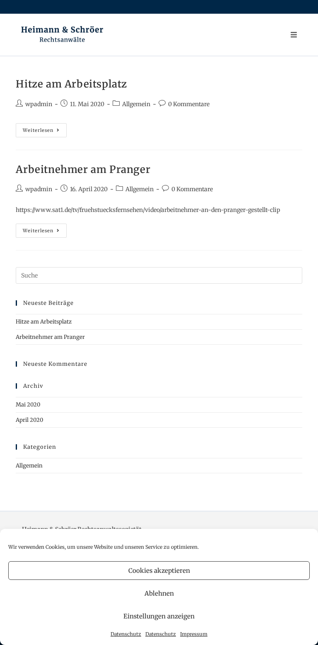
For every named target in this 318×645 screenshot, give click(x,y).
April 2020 (29, 420)
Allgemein (136, 104)
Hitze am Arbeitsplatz (71, 84)
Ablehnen (159, 593)
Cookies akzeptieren (159, 570)
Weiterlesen (45, 132)
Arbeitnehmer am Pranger (83, 169)
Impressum (193, 634)
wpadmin (38, 104)
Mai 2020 (28, 404)
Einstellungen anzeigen (159, 616)
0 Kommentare (189, 104)
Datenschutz (126, 634)
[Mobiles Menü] (294, 34)
